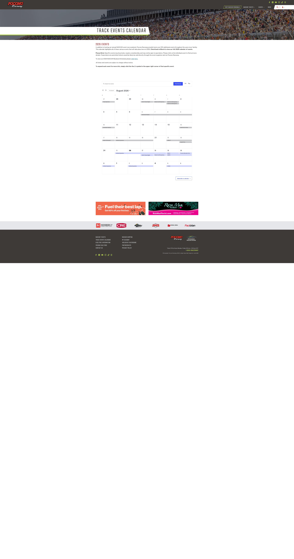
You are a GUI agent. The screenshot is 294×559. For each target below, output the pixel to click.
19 (129, 137)
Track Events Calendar (103, 240)
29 (168, 150)
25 (117, 150)
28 (155, 150)
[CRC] (99, 225)
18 (116, 137)
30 (142, 99)
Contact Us (99, 248)
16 (181, 125)
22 (168, 137)
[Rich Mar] (173, 208)
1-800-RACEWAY (192, 250)
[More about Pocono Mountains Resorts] (191, 238)
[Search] (277, 7)
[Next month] (106, 90)
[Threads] (285, 2)
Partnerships (126, 245)
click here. (134, 59)
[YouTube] (276, 2)
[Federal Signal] (151, 225)
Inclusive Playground (129, 242)
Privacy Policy (127, 248)
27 (104, 99)
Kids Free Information (103, 242)
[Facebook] (269, 2)
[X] (273, 2)
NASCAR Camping (127, 237)
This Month (111, 90)
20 (142, 137)
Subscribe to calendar (183, 178)
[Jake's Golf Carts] (133, 225)
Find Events (178, 84)
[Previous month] (103, 90)
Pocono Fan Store (101, 245)
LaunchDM (196, 253)
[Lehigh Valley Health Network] (185, 225)
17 (104, 137)
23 (181, 137)
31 (155, 99)
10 (104, 125)
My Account (126, 240)
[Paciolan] (168, 225)
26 (130, 150)
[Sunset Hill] (116, 225)
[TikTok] (282, 2)
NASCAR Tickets (101, 237)
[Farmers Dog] (120, 208)
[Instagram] (279, 2)
